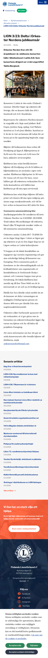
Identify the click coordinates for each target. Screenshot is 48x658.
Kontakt (23, 581)
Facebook (26, 594)
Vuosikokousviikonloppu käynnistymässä (21, 467)
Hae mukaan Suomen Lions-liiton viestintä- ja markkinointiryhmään (23, 401)
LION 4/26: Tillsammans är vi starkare (20, 384)
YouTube (26, 606)
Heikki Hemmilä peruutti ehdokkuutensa (21, 475)
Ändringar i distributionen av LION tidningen (22, 482)
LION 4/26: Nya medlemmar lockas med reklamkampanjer (20, 375)
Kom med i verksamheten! (24, 529)
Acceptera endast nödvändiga (21, 652)
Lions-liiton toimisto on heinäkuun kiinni (21, 392)
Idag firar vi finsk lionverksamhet (18, 366)
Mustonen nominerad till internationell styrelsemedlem (20, 434)
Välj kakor (34, 645)
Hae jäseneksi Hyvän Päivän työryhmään (21, 410)
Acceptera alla (15, 645)
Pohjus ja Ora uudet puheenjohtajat (18, 444)
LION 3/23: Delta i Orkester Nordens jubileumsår (24, 26)
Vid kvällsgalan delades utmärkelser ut (20, 426)
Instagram (26, 602)
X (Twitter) (26, 598)
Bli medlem (21, 10)
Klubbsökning (10, 11)
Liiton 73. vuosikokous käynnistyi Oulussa (21, 452)
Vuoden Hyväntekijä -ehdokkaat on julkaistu (22, 459)
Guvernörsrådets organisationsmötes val (21, 418)
